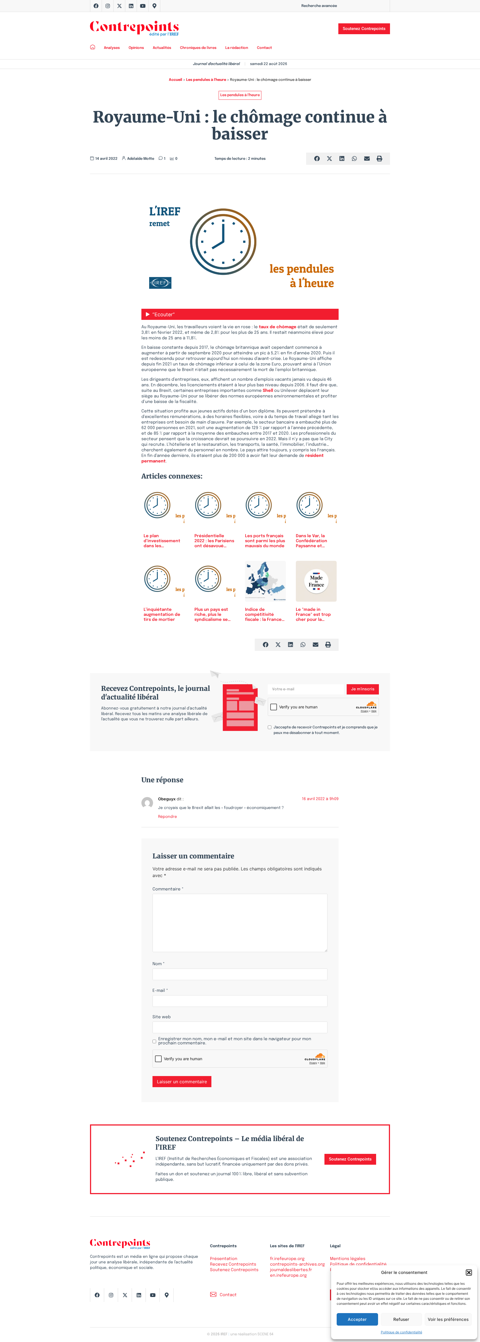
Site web (161, 1017)
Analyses (112, 48)
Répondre (167, 817)
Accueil (175, 80)
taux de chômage (277, 327)
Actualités (162, 48)
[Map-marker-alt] (154, 6)
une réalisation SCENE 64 (251, 1334)
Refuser (401, 1319)
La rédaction (236, 48)
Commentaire (168, 889)
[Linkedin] (131, 6)
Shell (268, 391)
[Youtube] (143, 6)
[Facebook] (96, 6)
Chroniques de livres (198, 48)
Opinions (136, 48)
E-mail (160, 991)
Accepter (357, 1319)
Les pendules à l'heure (206, 80)
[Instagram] (108, 6)
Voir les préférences (448, 1319)
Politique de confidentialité (401, 1332)
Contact (264, 48)
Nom (158, 964)
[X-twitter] (119, 6)
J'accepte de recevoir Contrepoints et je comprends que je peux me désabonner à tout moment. (326, 730)
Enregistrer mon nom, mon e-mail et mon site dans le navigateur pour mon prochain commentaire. (234, 1041)
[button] (469, 1272)
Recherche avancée (319, 6)
